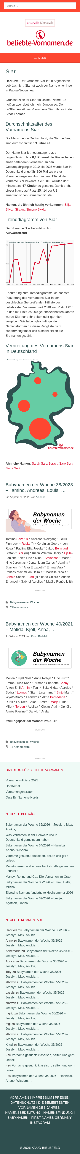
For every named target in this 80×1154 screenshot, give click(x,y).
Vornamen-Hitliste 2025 (22, 780)
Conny (64, 683)
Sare (62, 463)
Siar (20, 553)
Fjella (68, 553)
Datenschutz (23, 1102)
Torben (20, 706)
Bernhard (61, 548)
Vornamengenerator (19, 791)
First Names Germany (51, 1117)
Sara (44, 463)
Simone (31, 209)
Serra (9, 468)
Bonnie (10, 577)
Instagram (40, 1122)
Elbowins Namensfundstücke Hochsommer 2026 (39, 892)
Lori (31, 577)
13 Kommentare (20, 746)
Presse (61, 1097)
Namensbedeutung (23, 1112)
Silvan (10, 209)
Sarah (36, 463)
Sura (70, 463)
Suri (17, 468)
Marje (54, 702)
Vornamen (19, 1097)
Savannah (51, 558)
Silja (68, 204)
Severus (22, 539)
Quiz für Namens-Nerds (22, 797)
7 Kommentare (19, 607)
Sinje (60, 692)
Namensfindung (58, 1112)
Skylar (42, 209)
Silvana (20, 209)
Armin (25, 687)
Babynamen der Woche (24, 602)
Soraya (53, 463)
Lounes (22, 692)
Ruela (26, 543)
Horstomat (13, 786)
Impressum (42, 1097)
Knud (9, 1044)
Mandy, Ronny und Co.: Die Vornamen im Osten (39, 876)
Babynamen (17, 1117)
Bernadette (57, 697)
